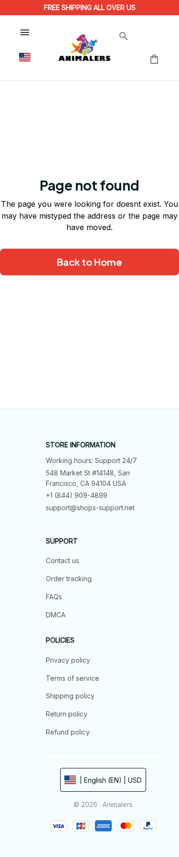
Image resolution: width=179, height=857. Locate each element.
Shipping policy (70, 696)
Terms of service (72, 678)
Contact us (62, 560)
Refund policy (68, 732)
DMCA (55, 615)
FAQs (54, 597)
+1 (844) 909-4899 (76, 495)
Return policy (66, 714)
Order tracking (69, 579)
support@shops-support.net (90, 508)
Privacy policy (68, 660)
